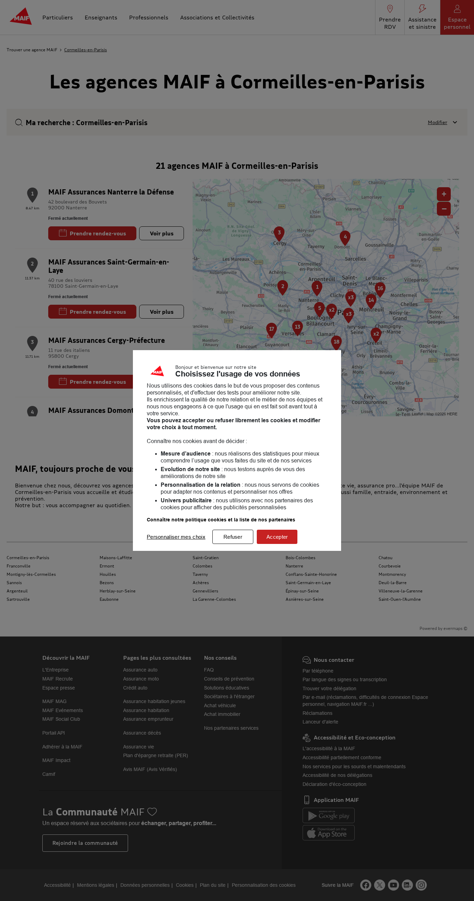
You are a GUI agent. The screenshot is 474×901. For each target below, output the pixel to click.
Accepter (277, 537)
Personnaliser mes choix (176, 537)
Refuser (232, 537)
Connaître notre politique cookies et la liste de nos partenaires (221, 519)
